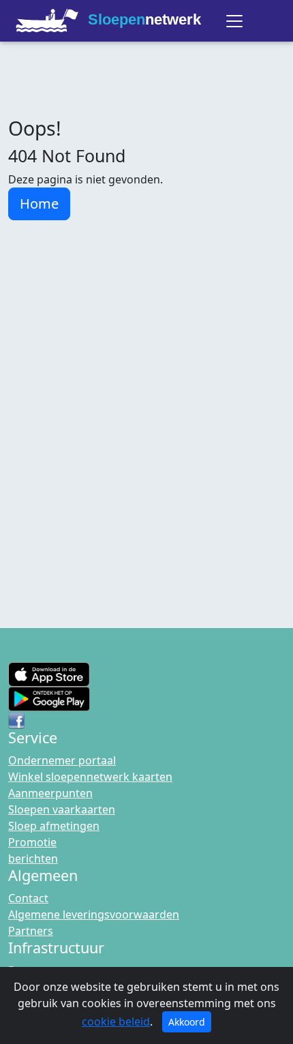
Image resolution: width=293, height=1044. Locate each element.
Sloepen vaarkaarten (61, 809)
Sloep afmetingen (53, 825)
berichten (33, 858)
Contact (28, 898)
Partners (30, 930)
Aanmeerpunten (50, 793)
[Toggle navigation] (234, 21)
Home (39, 203)
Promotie (32, 842)
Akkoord (186, 1021)
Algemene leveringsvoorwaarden (93, 914)
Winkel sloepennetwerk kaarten (90, 776)
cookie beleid (116, 1021)
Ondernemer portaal (62, 760)
